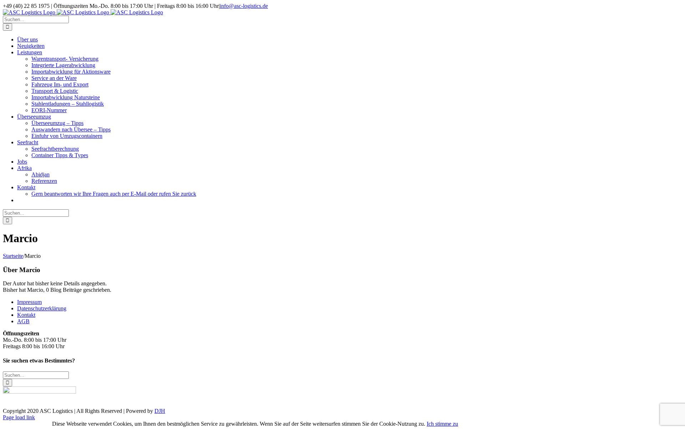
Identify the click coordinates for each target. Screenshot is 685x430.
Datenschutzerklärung (41, 308)
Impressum (29, 302)
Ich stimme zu (442, 424)
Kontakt (26, 315)
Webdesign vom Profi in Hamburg (27, 423)
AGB (23, 321)
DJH (159, 411)
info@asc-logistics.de (244, 6)
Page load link (19, 417)
